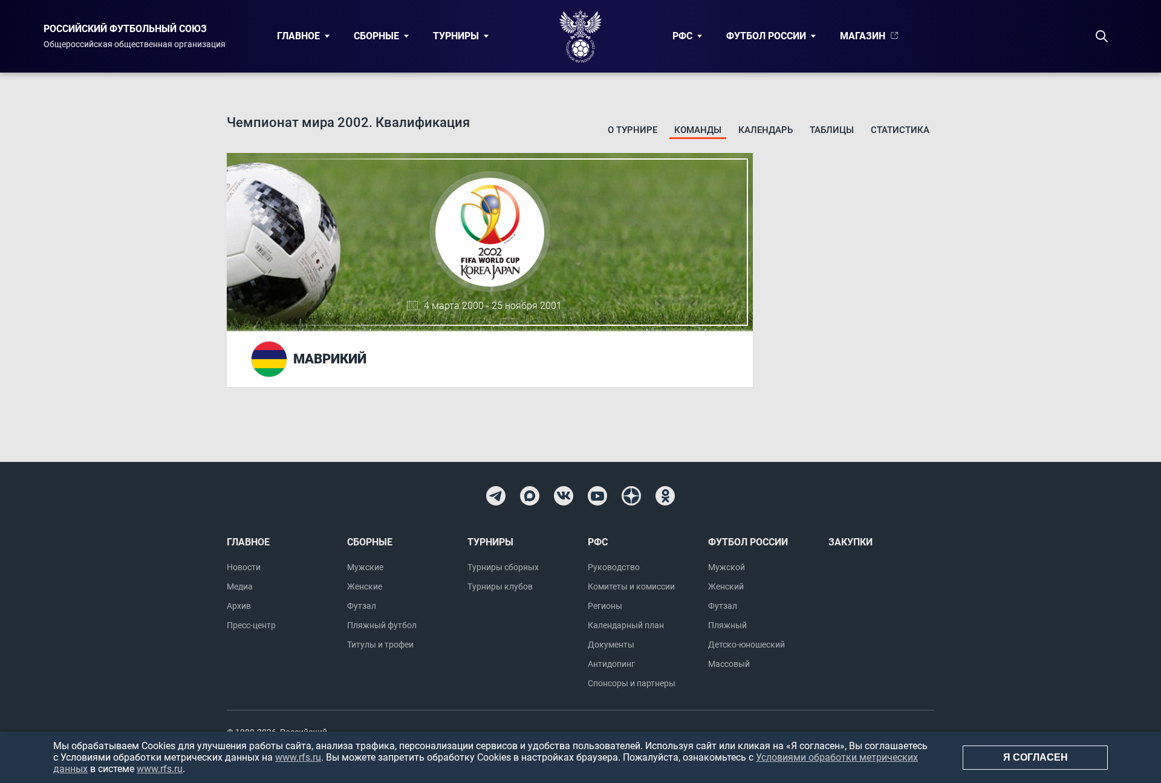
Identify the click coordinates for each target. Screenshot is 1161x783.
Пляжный (727, 625)
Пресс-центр (251, 625)
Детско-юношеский (746, 644)
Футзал (361, 606)
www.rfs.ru (298, 757)
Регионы (605, 606)
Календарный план (626, 625)
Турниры (456, 36)
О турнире (632, 130)
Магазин (862, 36)
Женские (364, 586)
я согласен (1035, 757)
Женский (726, 586)
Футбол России (766, 36)
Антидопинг (611, 664)
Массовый (729, 664)
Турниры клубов (500, 586)
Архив (239, 606)
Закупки (850, 542)
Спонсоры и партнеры (631, 683)
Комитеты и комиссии (631, 586)
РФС (682, 36)
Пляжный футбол (382, 625)
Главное (298, 36)
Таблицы (832, 130)
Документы (611, 644)
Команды (697, 130)
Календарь (765, 130)
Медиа (240, 586)
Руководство (614, 567)
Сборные (376, 36)
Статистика (900, 130)
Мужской (726, 567)
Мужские (365, 567)
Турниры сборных (503, 567)
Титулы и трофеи (380, 644)
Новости (244, 567)
